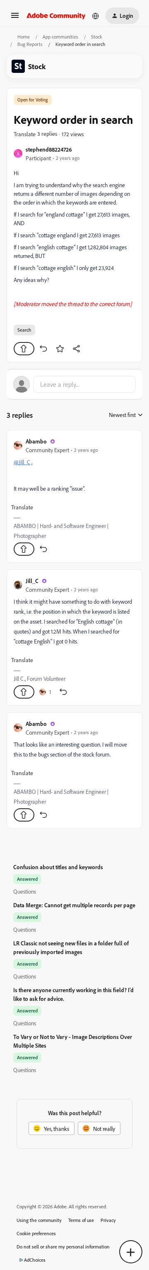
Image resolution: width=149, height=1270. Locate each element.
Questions (24, 891)
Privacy (108, 1220)
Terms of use (81, 1220)
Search (24, 330)
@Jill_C (22, 461)
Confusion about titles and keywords (58, 866)
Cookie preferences (36, 1233)
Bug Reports (30, 44)
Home (23, 37)
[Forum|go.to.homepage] (56, 16)
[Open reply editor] (74, 384)
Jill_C (32, 580)
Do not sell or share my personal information (63, 1246)
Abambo (36, 441)
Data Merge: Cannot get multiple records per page (74, 905)
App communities (60, 37)
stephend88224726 (49, 149)
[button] (15, 18)
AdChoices (35, 1260)
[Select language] (95, 15)
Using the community (39, 1220)
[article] (74, 496)
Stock (96, 37)
